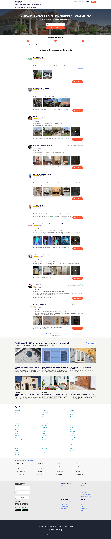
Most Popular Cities (19, 460)
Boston (43, 417)
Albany (43, 433)
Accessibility (61, 530)
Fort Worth (72, 431)
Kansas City (45, 427)
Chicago (17, 452)
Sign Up (93, 1)
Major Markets (19, 407)
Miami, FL (78, 466)
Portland (72, 410)
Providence (72, 419)
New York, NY (79, 469)
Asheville (44, 437)
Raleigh (44, 444)
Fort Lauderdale (18, 439)
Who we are (83, 502)
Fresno (16, 417)
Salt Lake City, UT (60, 471)
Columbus (44, 452)
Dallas (71, 427)
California (52, 530)
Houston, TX (39, 466)
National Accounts (64, 508)
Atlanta (16, 450)
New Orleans (45, 412)
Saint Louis (44, 429)
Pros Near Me (83, 492)
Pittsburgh (72, 417)
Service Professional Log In (66, 501)
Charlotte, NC (40, 463)
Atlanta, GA (20, 463)
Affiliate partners (84, 514)
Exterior (20, 4)
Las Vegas (44, 431)
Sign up (22, 497)
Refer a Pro (83, 490)
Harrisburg (72, 412)
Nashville (72, 423)
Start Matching (55, 28)
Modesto (17, 423)
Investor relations (84, 508)
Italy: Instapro (55, 526)
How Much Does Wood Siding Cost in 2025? (82, 394)
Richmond (72, 442)
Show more (80, 68)
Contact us (83, 510)
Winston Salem (45, 446)
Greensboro (45, 442)
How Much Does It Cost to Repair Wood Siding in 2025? (55, 368)
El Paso (71, 429)
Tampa (16, 448)
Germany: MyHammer (48, 526)
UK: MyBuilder (70, 526)
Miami (16, 444)
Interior (16, 4)
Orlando (16, 446)
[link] (55, 59)
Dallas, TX (78, 463)
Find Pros (62, 485)
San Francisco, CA (41, 474)
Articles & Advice (37, 4)
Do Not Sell (56, 530)
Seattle (71, 446)
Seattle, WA (59, 474)
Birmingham (17, 410)
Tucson (16, 414)
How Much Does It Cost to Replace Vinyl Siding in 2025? (83, 368)
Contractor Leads (64, 506)
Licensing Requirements (86, 496)
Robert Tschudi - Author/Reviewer (78, 365)
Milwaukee (72, 450)
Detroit (43, 419)
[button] (37, 74)
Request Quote (77, 81)
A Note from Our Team (85, 494)
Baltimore (44, 414)
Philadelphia (73, 414)
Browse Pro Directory (65, 487)
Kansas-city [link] (23, 7)
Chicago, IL (58, 463)
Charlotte (44, 439)
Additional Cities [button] (18, 478)
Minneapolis (45, 423)
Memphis (72, 421)
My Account (83, 485)
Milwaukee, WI (20, 469)
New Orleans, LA (60, 469)
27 (64, 333)
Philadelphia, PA (21, 471)
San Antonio (73, 435)
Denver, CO (20, 466)
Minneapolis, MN (40, 469)
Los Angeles (17, 421)
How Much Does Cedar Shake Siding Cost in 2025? (27, 368)
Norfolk (71, 439)
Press (82, 506)
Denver (16, 433)
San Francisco (18, 429)
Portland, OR (40, 471)
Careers (82, 504)
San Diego (17, 427)
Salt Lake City (73, 437)
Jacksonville (17, 442)
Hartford (17, 435)
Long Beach (17, 419)
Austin (71, 425)
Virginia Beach (73, 444)
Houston (72, 433)
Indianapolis (17, 454)
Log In (87, 1)
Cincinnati (44, 448)
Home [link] (16, 7)
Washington (17, 437)
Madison (72, 448)
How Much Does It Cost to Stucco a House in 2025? (27, 395)
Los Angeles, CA (60, 466)
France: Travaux (41, 526)
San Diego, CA (20, 474)
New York (44, 435)
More (32, 4)
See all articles (91, 343)
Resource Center (84, 488)
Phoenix (16, 412)
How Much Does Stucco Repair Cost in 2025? (54, 394)
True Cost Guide (84, 487)
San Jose (17, 431)
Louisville (44, 410)
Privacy (49, 530)
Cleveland (44, 450)
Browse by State (29, 460)
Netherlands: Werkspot (63, 526)
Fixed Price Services (65, 488)
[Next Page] (68, 333)
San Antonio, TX (79, 471)
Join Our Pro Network (65, 502)
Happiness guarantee (85, 512)
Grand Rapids (45, 421)
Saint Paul (44, 425)
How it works (83, 501)
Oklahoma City (45, 454)
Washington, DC (79, 474)
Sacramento (17, 425)
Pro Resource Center (65, 504)
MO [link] (19, 7)
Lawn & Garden (26, 4)
